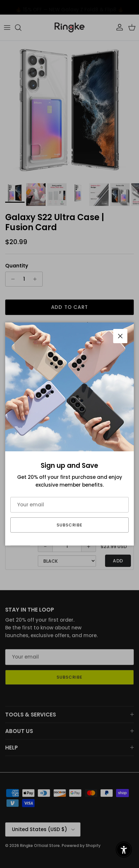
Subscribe (69, 525)
